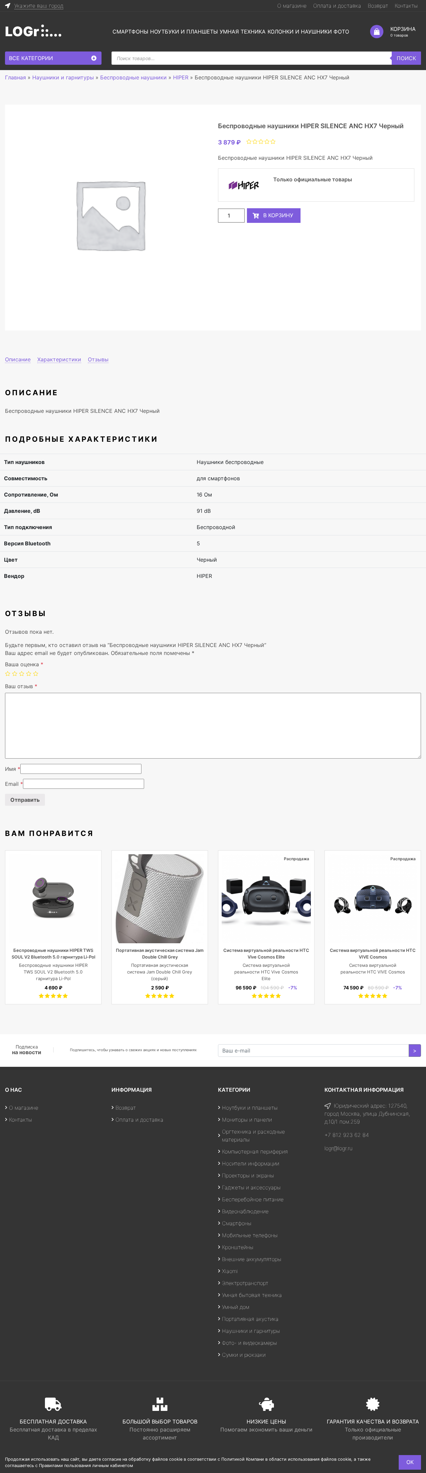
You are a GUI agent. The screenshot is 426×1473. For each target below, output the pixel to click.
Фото (341, 31)
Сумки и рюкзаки (244, 1354)
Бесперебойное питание (253, 1199)
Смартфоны (130, 31)
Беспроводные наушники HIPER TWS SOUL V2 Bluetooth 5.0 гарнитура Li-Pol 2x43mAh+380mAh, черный (53, 957)
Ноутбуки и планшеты (184, 31)
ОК (410, 1462)
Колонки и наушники (300, 31)
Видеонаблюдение (245, 1211)
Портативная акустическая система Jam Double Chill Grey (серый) (159, 972)
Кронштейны (237, 1247)
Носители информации (250, 1163)
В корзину (278, 215)
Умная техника (243, 31)
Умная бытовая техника (252, 1295)
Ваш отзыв (21, 686)
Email (14, 784)
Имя (12, 769)
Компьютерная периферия (255, 1151)
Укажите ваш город (38, 5)
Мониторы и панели (247, 1119)
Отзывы (98, 359)
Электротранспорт (245, 1283)
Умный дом (235, 1307)
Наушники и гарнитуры (251, 1331)
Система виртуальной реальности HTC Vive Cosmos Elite (266, 972)
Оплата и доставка (337, 5)
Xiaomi (230, 1271)
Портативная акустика (250, 1319)
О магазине (292, 5)
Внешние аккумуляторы (251, 1259)
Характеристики (59, 359)
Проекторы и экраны (248, 1175)
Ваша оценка (24, 664)
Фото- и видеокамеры (249, 1342)
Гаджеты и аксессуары (251, 1187)
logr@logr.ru (338, 1148)
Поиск (406, 58)
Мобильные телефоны (250, 1235)
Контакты (406, 5)
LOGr (22, 31)
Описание (18, 359)
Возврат (378, 5)
